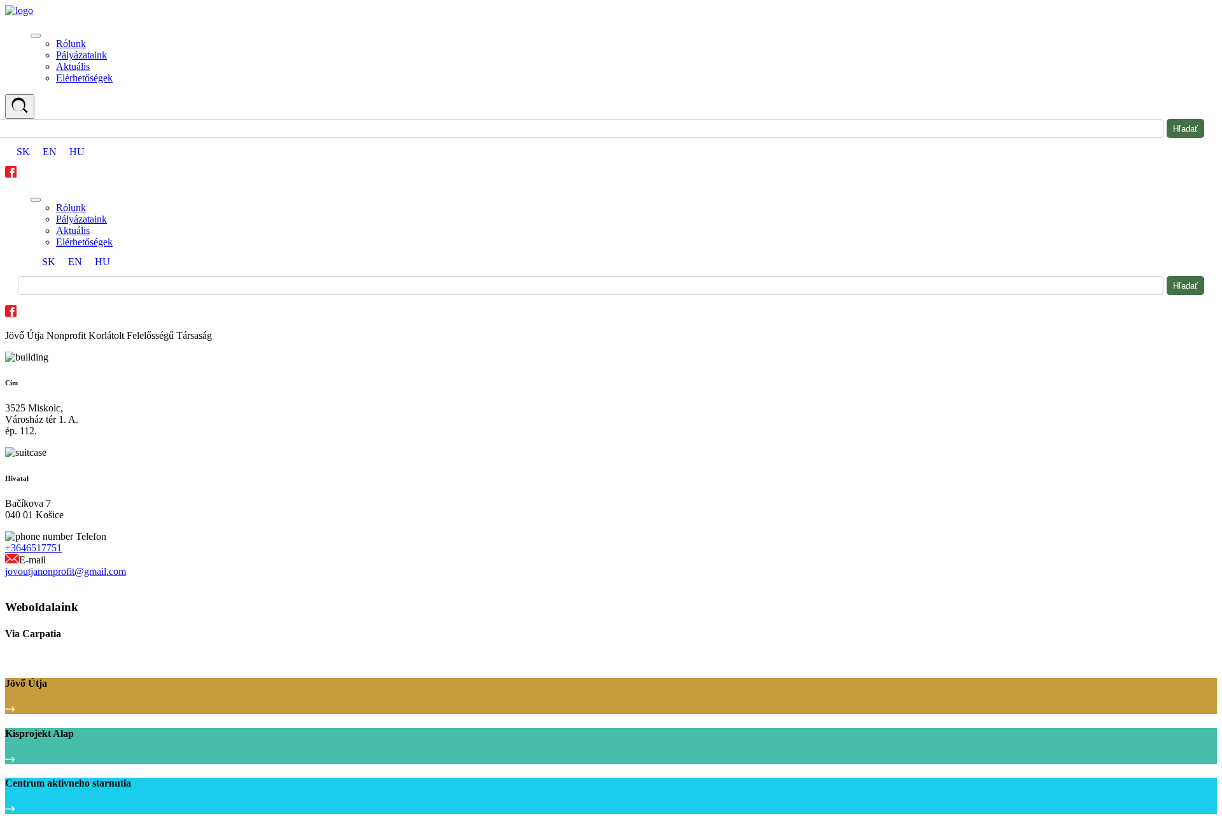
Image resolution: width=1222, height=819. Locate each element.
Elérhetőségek (84, 77)
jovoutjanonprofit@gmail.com (65, 571)
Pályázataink (81, 55)
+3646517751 (33, 547)
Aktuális (73, 66)
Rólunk (71, 43)
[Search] (19, 106)
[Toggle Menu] (36, 36)
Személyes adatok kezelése (53, 583)
